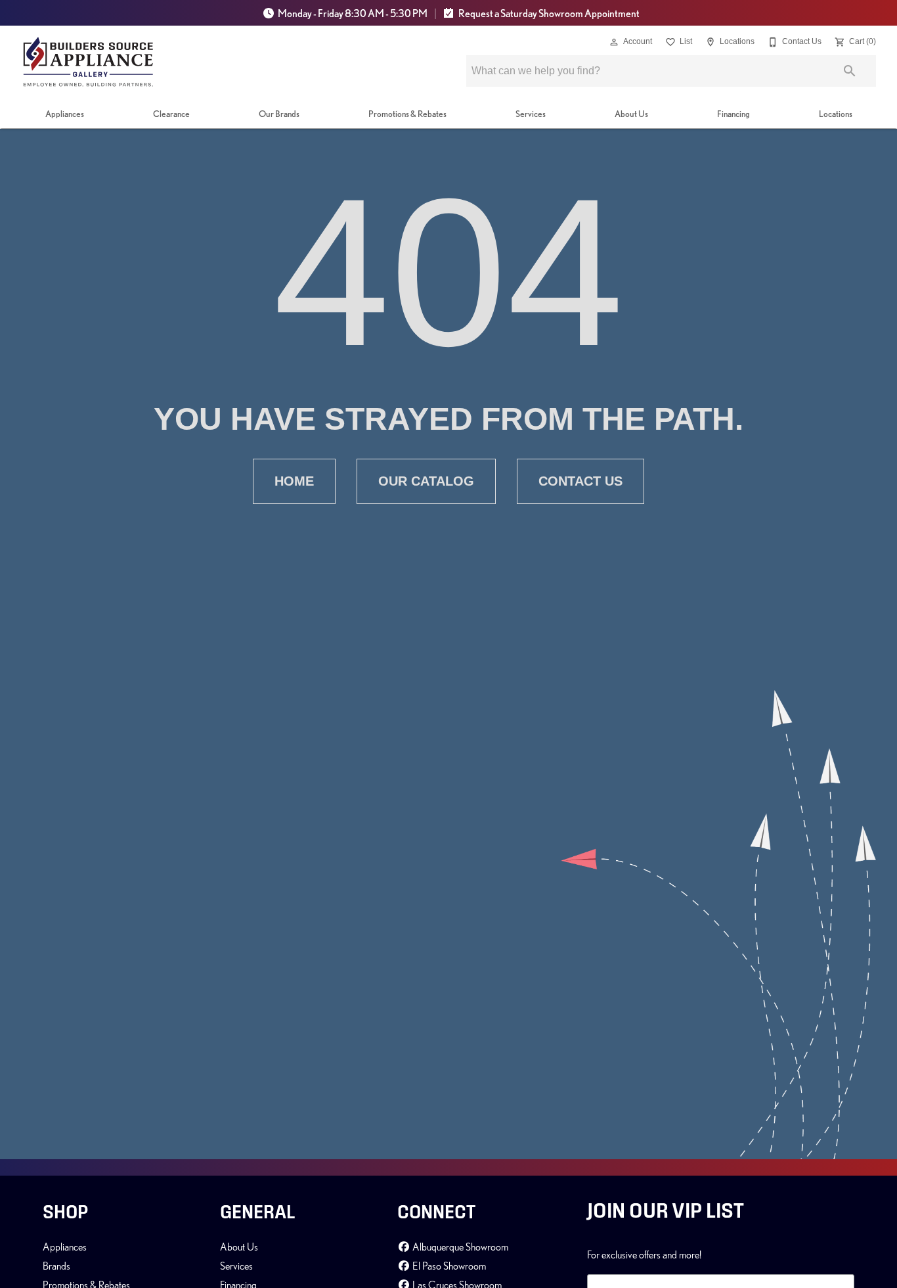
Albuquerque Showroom (459, 1247)
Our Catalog (426, 481)
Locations (835, 113)
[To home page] (88, 61)
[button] (614, 42)
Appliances (64, 113)
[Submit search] (850, 71)
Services (530, 113)
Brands (56, 1266)
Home (294, 481)
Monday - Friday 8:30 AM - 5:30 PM (352, 13)
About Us (631, 113)
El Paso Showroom (448, 1266)
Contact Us (580, 481)
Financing (733, 113)
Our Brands (279, 113)
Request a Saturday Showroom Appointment (548, 13)
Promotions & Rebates (407, 113)
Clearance (171, 113)
